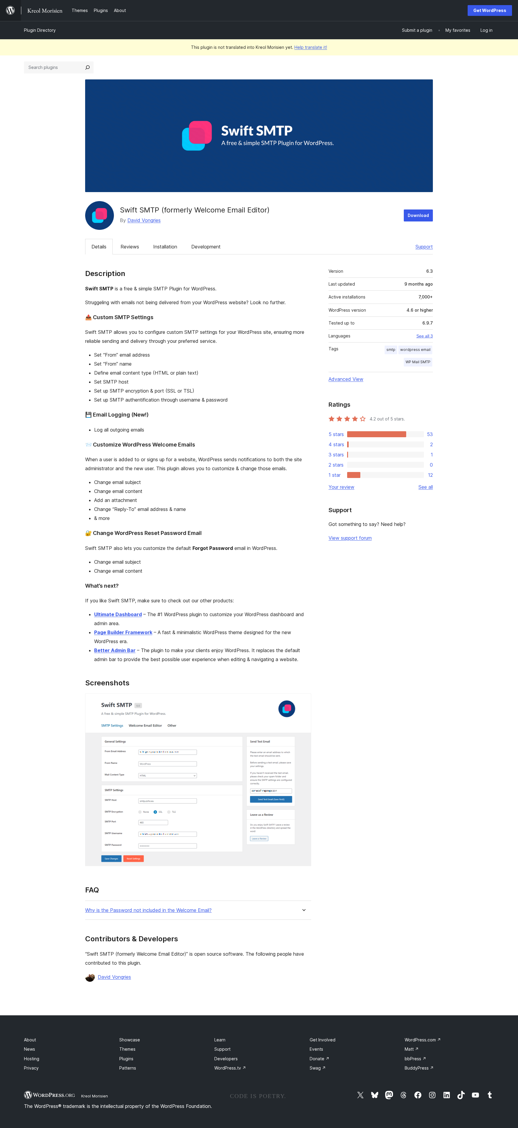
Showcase (129, 1039)
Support (424, 247)
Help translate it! (310, 47)
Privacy (31, 1067)
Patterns (127, 1067)
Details (98, 247)
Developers (226, 1058)
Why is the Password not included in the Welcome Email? (148, 910)
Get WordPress (489, 10)
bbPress (415, 1058)
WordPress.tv (230, 1067)
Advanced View (346, 379)
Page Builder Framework (123, 632)
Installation (165, 247)
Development (206, 247)
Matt (412, 1049)
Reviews (130, 247)
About (30, 1039)
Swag (318, 1067)
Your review (341, 487)
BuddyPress (419, 1067)
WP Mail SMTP (418, 362)
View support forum (350, 538)
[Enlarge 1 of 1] (303, 702)
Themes (127, 1049)
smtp (390, 349)
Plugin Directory (40, 30)
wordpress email (415, 349)
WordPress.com (423, 1039)
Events (316, 1049)
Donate (319, 1058)
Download (418, 215)
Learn (219, 1039)
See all (425, 487)
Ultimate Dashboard (118, 614)
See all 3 (424, 336)
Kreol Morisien (94, 1096)
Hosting (31, 1058)
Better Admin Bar (114, 650)
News (29, 1049)
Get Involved (322, 1039)
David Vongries (144, 220)
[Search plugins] (88, 67)
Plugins (126, 1058)
